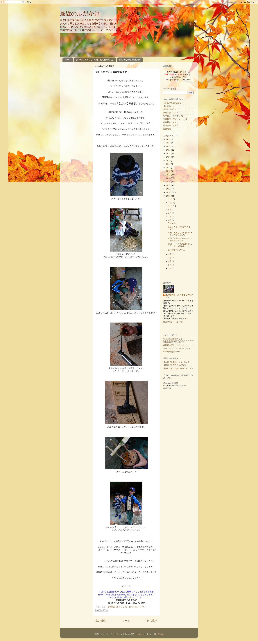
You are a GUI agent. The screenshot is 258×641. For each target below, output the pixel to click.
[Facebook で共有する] (104, 610)
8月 (170, 213)
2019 (168, 161)
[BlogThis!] (99, 610)
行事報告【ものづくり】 (117, 607)
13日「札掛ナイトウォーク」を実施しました (180, 239)
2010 (168, 192)
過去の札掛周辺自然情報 (130, 59)
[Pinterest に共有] (107, 610)
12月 (170, 199)
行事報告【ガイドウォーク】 (175, 119)
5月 (170, 254)
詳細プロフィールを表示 (173, 322)
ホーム (68, 59)
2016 (168, 171)
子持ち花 (171, 223)
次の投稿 (100, 620)
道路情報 (167, 129)
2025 (168, 139)
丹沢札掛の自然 (169, 109)
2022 (168, 150)
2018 (168, 164)
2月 (170, 265)
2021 (168, 153)
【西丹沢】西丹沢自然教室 (174, 365)
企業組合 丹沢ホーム (172, 352)
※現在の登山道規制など (173, 103)
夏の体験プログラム (176, 250)
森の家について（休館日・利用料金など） (95, 59)
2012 (168, 185)
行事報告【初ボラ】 (171, 126)
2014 (168, 178)
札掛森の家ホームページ (173, 345)
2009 (168, 196)
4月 (170, 258)
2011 (168, 189)
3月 (170, 261)
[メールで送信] (96, 610)
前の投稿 (152, 620)
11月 (170, 203)
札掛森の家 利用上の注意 (173, 342)
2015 (168, 175)
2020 (168, 157)
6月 (170, 220)
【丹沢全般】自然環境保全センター (178, 368)
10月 (170, 206)
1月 (170, 268)
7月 (170, 217)
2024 (168, 143)
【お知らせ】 (169, 106)
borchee (138, 634)
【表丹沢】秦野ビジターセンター (177, 362)
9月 (170, 210)
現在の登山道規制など (172, 339)
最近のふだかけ (80, 13)
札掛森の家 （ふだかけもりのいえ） (179, 296)
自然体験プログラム (137, 607)
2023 (168, 146)
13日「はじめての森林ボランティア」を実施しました (180, 245)
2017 (168, 168)
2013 (168, 182)
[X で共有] (102, 610)
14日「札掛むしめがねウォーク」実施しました (180, 234)
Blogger (161, 634)
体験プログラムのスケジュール (176, 348)
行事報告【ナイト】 (171, 122)
